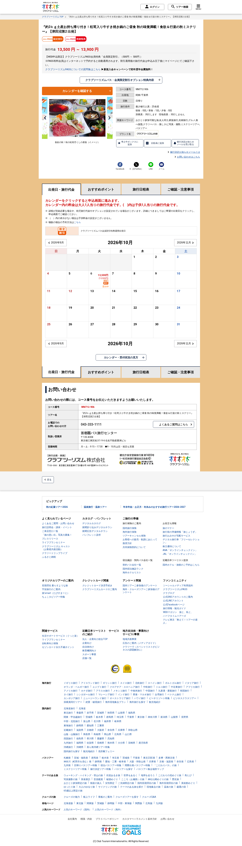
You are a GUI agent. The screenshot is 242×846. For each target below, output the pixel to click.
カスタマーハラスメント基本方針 (139, 819)
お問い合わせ (167, 819)
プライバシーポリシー (107, 819)
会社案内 (72, 819)
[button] (45, 118)
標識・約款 (86, 819)
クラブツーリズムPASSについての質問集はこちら (73, 69)
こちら (77, 222)
